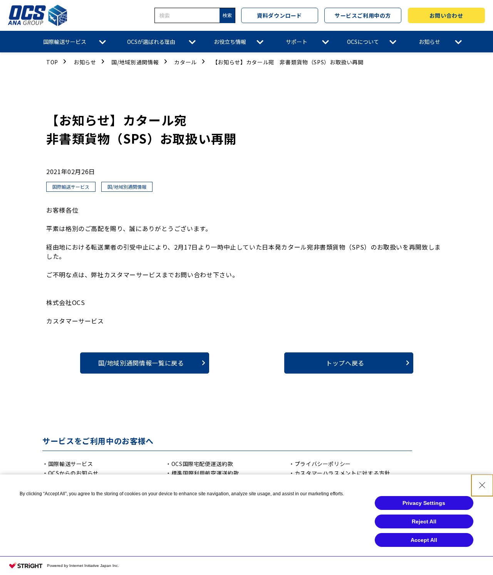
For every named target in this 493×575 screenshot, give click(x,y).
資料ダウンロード (279, 15)
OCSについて (363, 41)
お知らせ (429, 41)
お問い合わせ (446, 15)
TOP (52, 62)
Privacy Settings (423, 503)
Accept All (424, 540)
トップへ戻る (345, 362)
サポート (296, 41)
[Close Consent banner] (482, 485)
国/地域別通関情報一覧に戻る (141, 362)
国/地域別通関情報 (135, 62)
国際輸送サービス (64, 41)
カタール (185, 62)
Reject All (424, 521)
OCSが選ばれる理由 (151, 41)
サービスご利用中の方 (363, 15)
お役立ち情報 (230, 41)
